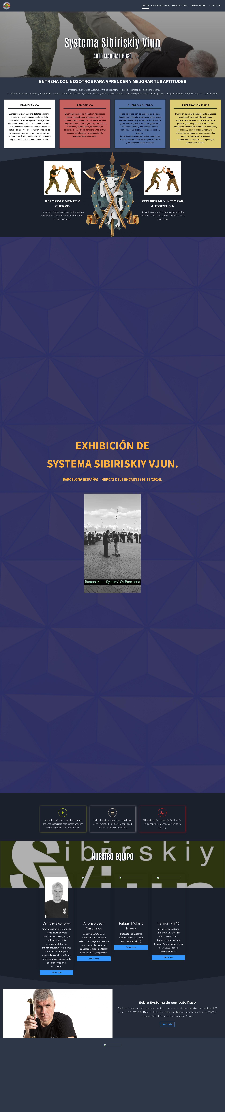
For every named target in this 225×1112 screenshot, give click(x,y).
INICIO (145, 6)
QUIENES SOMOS (160, 6)
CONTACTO (215, 6)
